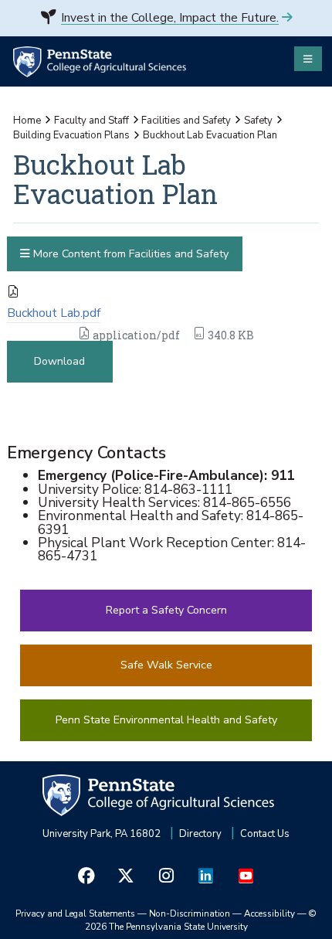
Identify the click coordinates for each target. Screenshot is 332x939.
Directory (200, 834)
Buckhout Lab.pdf (53, 313)
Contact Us (265, 834)
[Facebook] (86, 876)
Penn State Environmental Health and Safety (166, 720)
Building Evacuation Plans (71, 135)
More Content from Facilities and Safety (129, 254)
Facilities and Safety (186, 121)
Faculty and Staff (91, 121)
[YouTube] (245, 876)
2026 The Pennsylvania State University (201, 920)
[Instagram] (166, 876)
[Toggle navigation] (308, 58)
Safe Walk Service (166, 665)
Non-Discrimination (189, 913)
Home (27, 121)
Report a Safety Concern (166, 610)
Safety (258, 121)
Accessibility (269, 913)
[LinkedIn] (206, 876)
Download (59, 361)
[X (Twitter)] (126, 876)
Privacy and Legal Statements (75, 913)
